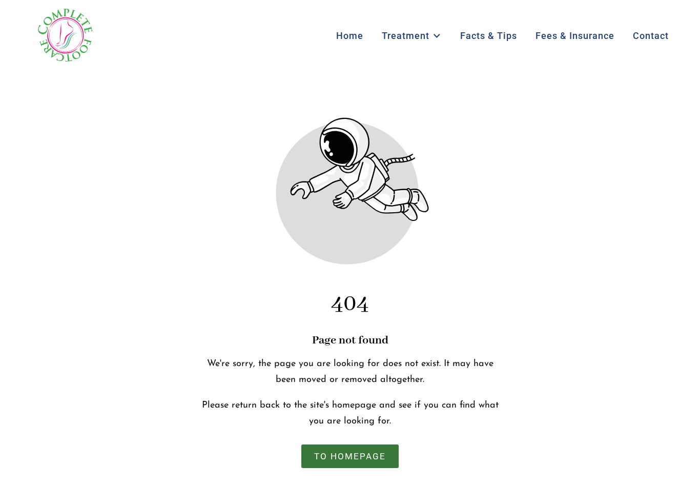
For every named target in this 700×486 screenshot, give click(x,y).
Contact (651, 35)
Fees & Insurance (575, 35)
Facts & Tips (488, 35)
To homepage (350, 456)
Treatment (405, 35)
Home (349, 35)
